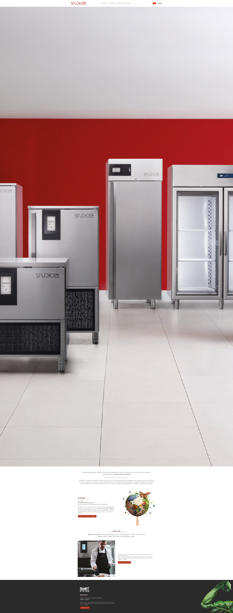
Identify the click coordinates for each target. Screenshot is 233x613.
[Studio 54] (79, 3)
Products (104, 3)
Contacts (128, 3)
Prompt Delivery (120, 3)
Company (111, 3)
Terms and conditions (159, 3)
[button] (1, 236)
